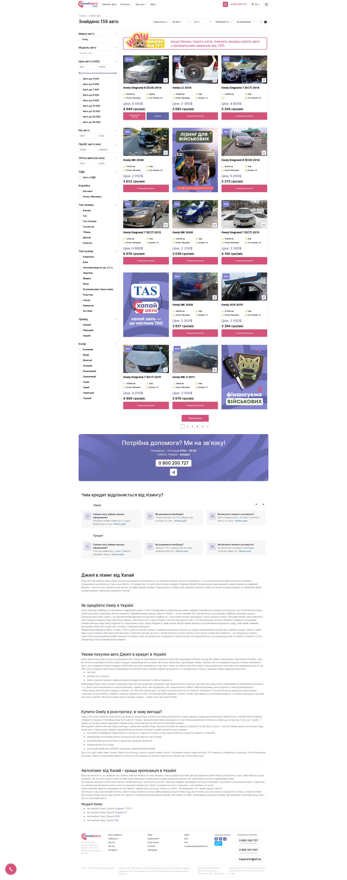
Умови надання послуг (255, 871)
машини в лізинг (103, 629)
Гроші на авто (153, 842)
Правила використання (207, 871)
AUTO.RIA (151, 846)
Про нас (111, 846)
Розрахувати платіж (134, 116)
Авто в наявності (115, 835)
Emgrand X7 (121, 812)
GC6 (117, 816)
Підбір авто (113, 839)
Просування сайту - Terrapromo (211, 873)
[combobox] (181, 22)
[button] (165, 69)
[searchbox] (90, 39)
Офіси (186, 835)
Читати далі (119, 524)
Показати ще (195, 418)
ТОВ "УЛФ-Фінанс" (134, 868)
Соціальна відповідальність (196, 846)
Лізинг (150, 835)
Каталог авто (109, 4)
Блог (186, 839)
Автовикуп (112, 850)
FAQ (186, 842)
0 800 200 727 (239, 4)
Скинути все (159, 22)
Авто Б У (111, 842)
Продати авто (153, 839)
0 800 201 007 (248, 849)
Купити (158, 116)
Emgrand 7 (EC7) (123, 808)
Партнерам (152, 850)
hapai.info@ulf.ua (250, 859)
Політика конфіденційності (209, 868)
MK (117, 820)
